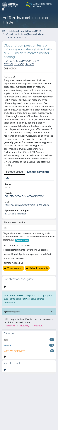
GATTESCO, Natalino (17, 61)
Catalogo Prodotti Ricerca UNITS (25, 30)
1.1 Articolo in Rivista (15, 37)
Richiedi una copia (38, 268)
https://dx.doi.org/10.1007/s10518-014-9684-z (27, 204)
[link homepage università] (38, 5)
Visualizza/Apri (14, 268)
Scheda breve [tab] (14, 171)
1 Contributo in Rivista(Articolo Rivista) (24, 34)
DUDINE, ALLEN (24, 64)
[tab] (7, 177)
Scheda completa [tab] (38, 171)
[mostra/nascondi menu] (3, 9)
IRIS (4, 30)
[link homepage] (11, 5)
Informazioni (13, 311)
